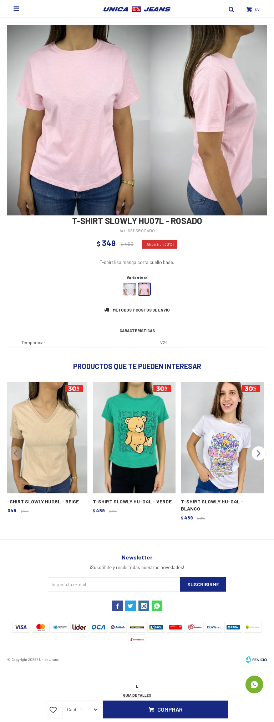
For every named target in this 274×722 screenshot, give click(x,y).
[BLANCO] (129, 289)
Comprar (170, 709)
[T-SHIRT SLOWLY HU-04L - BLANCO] (221, 437)
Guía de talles (137, 695)
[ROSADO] (144, 289)
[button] (258, 453)
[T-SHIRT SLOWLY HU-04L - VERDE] (133, 437)
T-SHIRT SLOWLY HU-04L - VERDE (132, 501)
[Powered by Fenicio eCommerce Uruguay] (256, 659)
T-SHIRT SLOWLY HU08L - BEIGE (41, 501)
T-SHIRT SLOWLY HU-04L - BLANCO (212, 505)
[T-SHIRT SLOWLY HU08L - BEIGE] (45, 437)
